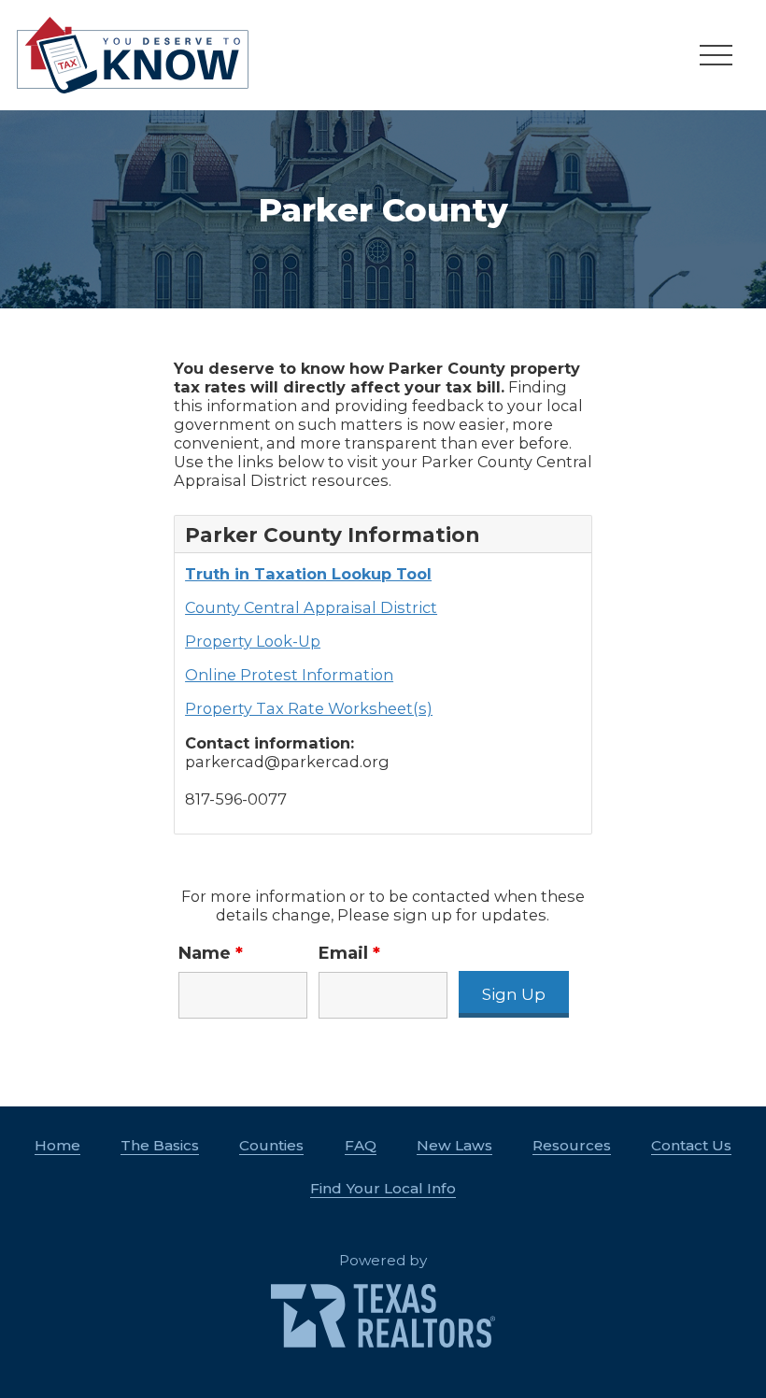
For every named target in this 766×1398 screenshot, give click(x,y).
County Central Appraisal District (311, 607)
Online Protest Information (289, 674)
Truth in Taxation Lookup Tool (308, 573)
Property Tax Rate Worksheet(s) (309, 708)
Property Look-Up (252, 641)
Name (210, 953)
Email (349, 953)
